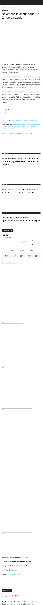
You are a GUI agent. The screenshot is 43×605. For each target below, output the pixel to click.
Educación (10, 7)
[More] (29, 25)
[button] (3, 2)
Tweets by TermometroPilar (11, 263)
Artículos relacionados (11, 133)
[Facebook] (10, 25)
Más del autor (26, 133)
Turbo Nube (30, 604)
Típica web (14, 604)
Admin (6, 21)
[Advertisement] (22, 436)
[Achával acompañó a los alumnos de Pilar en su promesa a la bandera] (21, 175)
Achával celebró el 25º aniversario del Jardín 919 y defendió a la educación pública (20, 161)
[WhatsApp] (24, 25)
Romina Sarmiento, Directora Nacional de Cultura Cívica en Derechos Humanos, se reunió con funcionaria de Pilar (21, 127)
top (5, 112)
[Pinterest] (20, 25)
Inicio (3, 7)
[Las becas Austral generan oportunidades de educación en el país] (21, 203)
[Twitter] (15, 25)
